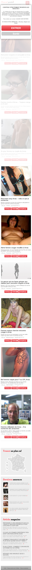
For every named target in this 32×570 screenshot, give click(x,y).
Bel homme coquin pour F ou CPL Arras (15, 379)
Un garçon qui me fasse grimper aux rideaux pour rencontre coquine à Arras (15, 282)
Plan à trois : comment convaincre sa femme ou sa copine (16, 547)
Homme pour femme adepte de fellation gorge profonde (19, 490)
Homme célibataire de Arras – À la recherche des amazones (13, 427)
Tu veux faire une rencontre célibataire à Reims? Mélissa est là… (19, 509)
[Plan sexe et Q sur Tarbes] (5, 499)
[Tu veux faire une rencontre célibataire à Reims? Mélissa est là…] (5, 512)
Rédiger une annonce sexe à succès (13, 554)
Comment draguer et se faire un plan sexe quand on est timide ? (15, 540)
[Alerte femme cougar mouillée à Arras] (16, 244)
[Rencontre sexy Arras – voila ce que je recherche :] (16, 195)
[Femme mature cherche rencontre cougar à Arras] (16, 327)
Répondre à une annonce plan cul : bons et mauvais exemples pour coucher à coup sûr (16, 524)
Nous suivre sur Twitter (13, 568)
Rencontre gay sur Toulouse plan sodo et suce (19, 502)
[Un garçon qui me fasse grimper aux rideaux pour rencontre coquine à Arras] (16, 271)
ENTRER (16, 28)
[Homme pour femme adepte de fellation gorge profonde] (5, 493)
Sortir (16, 33)
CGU (5, 568)
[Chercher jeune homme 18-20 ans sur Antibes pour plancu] (5, 486)
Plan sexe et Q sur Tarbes (18, 495)
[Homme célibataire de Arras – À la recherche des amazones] (16, 424)
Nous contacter (24, 568)
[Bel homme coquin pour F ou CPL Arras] (16, 376)
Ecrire (7, 209)
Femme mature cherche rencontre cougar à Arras (13, 331)
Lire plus (22, 209)
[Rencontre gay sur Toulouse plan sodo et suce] (5, 505)
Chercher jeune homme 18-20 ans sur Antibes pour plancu (19, 483)
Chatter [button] (14, 209)
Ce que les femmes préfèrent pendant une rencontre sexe (16, 533)
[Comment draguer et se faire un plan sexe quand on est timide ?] (23, 543)
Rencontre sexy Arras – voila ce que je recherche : (15, 199)
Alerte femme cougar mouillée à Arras (14, 248)
